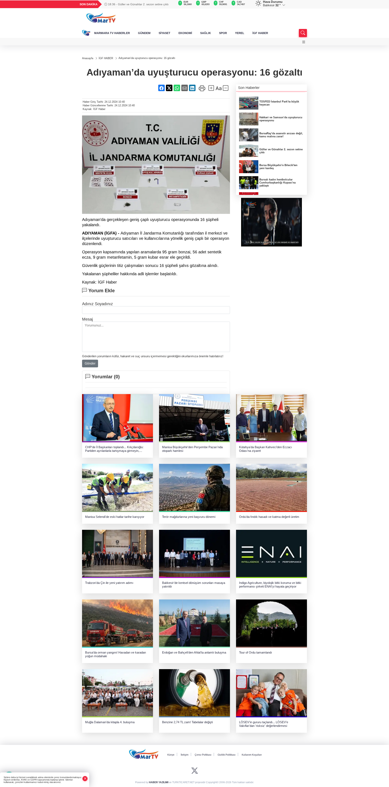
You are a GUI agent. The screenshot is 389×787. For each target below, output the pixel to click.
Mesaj (87, 319)
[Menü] (303, 42)
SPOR (223, 33)
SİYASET (164, 33)
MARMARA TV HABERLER (112, 33)
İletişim (184, 754)
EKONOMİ (185, 33)
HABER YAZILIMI (158, 782)
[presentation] (170, 4)
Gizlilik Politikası (226, 754)
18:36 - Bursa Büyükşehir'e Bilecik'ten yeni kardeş (139, 4)
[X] (194, 771)
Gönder (90, 363)
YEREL (239, 33)
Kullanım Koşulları (252, 754)
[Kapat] (85, 778)
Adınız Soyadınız (97, 304)
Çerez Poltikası (203, 754)
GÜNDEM (144, 33)
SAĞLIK (205, 33)
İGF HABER (260, 33)
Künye (170, 754)
